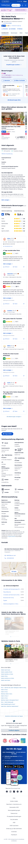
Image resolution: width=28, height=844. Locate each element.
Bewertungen (14, 32)
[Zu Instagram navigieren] (10, 791)
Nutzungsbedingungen (14, 810)
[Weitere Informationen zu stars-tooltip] (24, 18)
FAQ (14, 798)
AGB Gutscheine (14, 825)
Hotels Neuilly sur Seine (7, 674)
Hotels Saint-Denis (5, 680)
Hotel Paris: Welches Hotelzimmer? (9, 706)
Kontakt (19, 1)
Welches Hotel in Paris (6, 694)
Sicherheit (14, 831)
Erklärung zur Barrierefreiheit (14, 828)
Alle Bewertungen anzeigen (13, 416)
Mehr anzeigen (5, 200)
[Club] (10, 10)
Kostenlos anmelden (20, 9)
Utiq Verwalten (14, 819)
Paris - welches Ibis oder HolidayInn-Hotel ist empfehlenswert (14, 687)
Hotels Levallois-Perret (6, 672)
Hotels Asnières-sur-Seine (7, 678)
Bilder (21, 32)
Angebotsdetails (11, 536)
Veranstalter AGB (14, 807)
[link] (22, 5)
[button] (11, 44)
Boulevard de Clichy (8, 597)
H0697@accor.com (11, 555)
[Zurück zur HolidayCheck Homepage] (5, 5)
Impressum (14, 834)
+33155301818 (10, 558)
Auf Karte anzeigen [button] (7, 23)
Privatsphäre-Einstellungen (14, 816)
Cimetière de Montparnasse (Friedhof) (12, 589)
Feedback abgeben (14, 730)
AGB (14, 822)
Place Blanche (7, 592)
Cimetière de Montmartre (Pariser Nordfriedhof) (11, 594)
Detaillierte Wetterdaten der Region (14, 716)
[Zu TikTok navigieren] (14, 791)
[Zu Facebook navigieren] (7, 791)
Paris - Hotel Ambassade (7, 702)
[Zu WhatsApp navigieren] (21, 791)
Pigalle (5, 600)
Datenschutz (14, 813)
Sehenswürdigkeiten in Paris (10, 604)
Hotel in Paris (4, 689)
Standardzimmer (8, 246)
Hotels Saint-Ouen (5, 670)
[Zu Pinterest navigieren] (17, 791)
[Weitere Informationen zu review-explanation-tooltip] (20, 25)
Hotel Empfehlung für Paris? (8, 704)
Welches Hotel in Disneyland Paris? (10, 700)
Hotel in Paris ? (4, 696)
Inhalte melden (14, 801)
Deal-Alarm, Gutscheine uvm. (14, 804)
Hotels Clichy (4, 676)
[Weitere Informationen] (16, 137)
